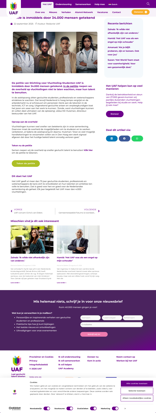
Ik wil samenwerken (69, 361)
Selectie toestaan (137, 391)
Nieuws (53, 12)
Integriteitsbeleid (38, 364)
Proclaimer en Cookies (41, 357)
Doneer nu (93, 357)
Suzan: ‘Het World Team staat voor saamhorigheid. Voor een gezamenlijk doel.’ (123, 64)
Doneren (138, 12)
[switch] (69, 408)
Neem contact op (125, 357)
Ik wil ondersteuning (69, 357)
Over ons (40, 12)
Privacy (33, 361)
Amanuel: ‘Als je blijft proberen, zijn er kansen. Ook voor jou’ (123, 51)
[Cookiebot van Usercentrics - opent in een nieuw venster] (15, 408)
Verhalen (66, 12)
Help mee (100, 4)
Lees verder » (15, 282)
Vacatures (102, 12)
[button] (112, 138)
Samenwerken (83, 4)
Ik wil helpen (65, 364)
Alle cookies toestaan (136, 383)
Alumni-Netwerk (84, 12)
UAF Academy (66, 368)
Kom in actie (94, 361)
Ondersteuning (64, 4)
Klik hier (88, 150)
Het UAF (47, 4)
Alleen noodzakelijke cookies (137, 398)
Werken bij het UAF (126, 361)
